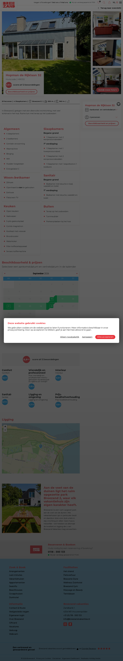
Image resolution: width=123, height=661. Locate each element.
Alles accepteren (105, 337)
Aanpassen (87, 337)
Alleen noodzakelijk (69, 337)
